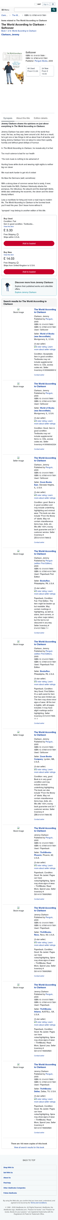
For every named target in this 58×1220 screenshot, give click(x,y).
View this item (9, 226)
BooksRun (45, 580)
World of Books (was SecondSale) (44, 335)
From (33, 69)
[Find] (54, 10)
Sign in (46, 4)
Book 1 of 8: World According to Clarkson (18, 30)
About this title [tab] (23, 118)
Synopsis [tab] (7, 118)
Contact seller (39, 375)
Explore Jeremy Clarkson (25, 292)
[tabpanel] (27, 167)
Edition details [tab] (40, 118)
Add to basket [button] (29, 243)
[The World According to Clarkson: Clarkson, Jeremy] (18, 309)
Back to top (29, 1160)
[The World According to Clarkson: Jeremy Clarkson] (18, 828)
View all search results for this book (29, 1147)
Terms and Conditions (39, 1202)
